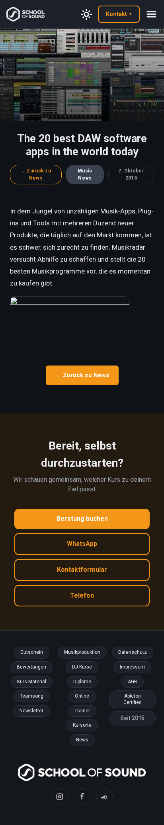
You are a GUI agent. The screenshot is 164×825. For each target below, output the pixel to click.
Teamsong (31, 696)
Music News (85, 174)
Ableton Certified (132, 699)
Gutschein (31, 652)
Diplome (82, 681)
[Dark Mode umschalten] (86, 14)
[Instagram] (59, 796)
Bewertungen (31, 667)
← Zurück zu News (36, 174)
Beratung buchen (82, 518)
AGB (132, 681)
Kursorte (82, 725)
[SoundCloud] (104, 796)
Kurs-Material (31, 681)
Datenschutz (132, 652)
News (82, 740)
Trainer (82, 711)
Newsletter (31, 711)
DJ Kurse (82, 667)
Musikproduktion (82, 652)
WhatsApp (82, 543)
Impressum (132, 667)
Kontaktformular (82, 569)
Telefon (82, 595)
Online (82, 696)
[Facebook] (82, 796)
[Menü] (151, 14)
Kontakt (119, 14)
